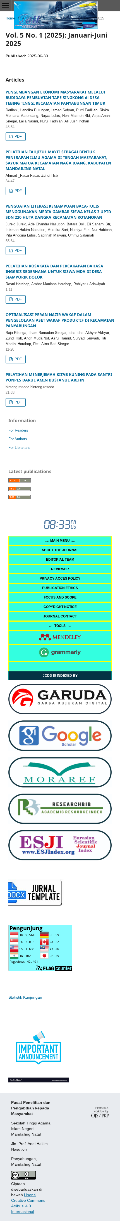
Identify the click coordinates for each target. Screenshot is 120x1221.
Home (10, 18)
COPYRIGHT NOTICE (60, 607)
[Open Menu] (5, 5)
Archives (29, 18)
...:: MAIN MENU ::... (60, 541)
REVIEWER (60, 569)
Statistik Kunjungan (25, 997)
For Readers (18, 430)
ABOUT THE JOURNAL (60, 550)
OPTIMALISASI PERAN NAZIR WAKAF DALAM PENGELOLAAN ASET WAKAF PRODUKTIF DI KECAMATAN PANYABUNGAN (60, 320)
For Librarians (19, 447)
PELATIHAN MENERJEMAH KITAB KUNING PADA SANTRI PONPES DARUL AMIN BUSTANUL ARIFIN (59, 377)
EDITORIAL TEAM (60, 560)
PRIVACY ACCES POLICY (60, 578)
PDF (17, 136)
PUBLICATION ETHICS (60, 588)
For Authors (17, 439)
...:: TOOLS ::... (60, 626)
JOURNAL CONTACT (60, 616)
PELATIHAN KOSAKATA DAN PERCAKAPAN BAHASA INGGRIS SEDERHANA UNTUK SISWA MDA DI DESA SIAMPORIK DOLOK (54, 271)
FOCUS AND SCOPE (60, 597)
